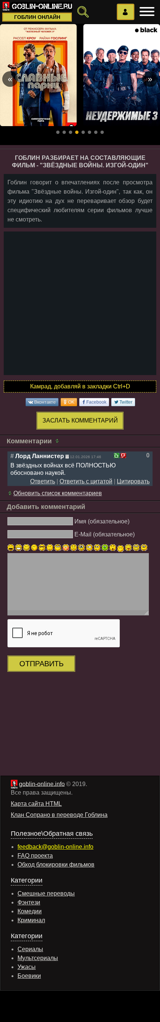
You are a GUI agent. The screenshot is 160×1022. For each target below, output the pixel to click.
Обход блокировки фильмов (56, 864)
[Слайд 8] (102, 132)
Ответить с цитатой (86, 481)
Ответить (42, 481)
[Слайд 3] (70, 132)
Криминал (31, 920)
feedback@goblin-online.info (55, 847)
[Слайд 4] (77, 132)
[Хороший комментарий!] (116, 455)
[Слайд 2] (64, 132)
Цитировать (133, 481)
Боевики (29, 976)
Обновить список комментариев (57, 493)
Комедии (29, 911)
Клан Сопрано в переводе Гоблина (59, 815)
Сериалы (30, 949)
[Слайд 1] (58, 132)
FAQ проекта (35, 855)
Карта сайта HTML (36, 804)
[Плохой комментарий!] (123, 455)
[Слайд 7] (95, 132)
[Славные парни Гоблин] (38, 75)
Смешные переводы (46, 893)
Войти (125, 12)
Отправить (41, 664)
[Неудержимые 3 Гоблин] (121, 75)
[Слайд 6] (89, 132)
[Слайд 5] (83, 132)
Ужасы (26, 967)
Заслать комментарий (80, 420)
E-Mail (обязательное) (104, 534)
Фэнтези (28, 902)
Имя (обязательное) (101, 521)
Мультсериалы (37, 958)
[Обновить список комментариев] (58, 441)
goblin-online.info (42, 784)
